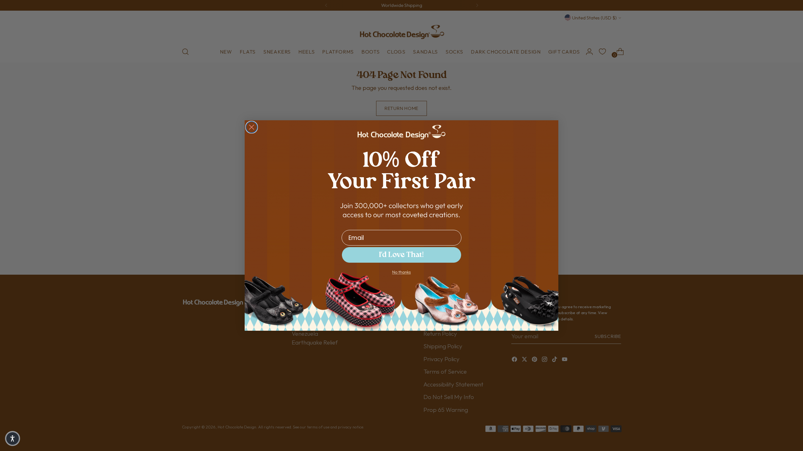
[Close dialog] (251, 127)
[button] (12, 438)
